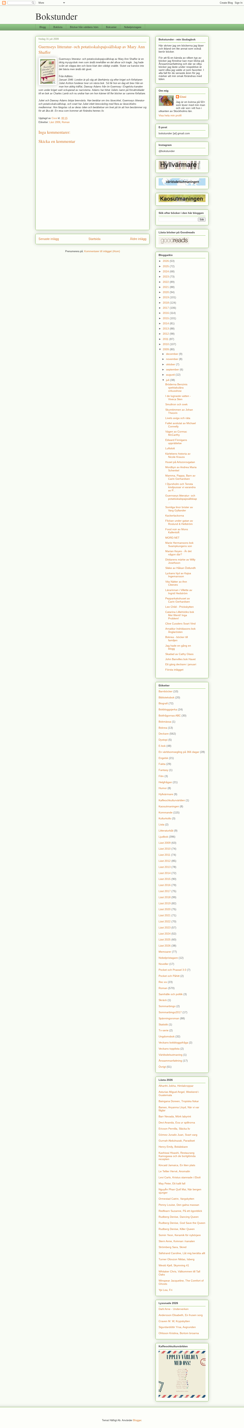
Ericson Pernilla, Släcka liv (174, 1128)
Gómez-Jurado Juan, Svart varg (178, 1134)
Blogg (42, 27)
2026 (166, 260)
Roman (66, 122)
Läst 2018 (165, 897)
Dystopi (163, 739)
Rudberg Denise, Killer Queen (177, 1229)
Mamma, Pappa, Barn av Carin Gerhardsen (180, 477)
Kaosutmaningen (169, 806)
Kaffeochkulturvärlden (172, 800)
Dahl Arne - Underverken (174, 1308)
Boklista (57, 27)
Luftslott (170, 448)
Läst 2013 (165, 866)
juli (168, 379)
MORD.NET (172, 537)
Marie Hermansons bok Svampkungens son (179, 544)
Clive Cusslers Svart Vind (180, 623)
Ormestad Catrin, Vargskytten (176, 1198)
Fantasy (163, 770)
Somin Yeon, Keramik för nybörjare (180, 1235)
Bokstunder (56, 16)
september (173, 369)
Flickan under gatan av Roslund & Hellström (179, 522)
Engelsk (163, 758)
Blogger (137, 1420)
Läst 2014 (165, 873)
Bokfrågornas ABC (170, 715)
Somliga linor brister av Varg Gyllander (179, 509)
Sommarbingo (167, 1006)
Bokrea (163, 727)
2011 (166, 339)
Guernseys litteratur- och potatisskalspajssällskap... (181, 499)
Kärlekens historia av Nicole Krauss (177, 455)
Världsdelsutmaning (170, 1054)
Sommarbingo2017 (170, 1012)
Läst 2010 (165, 848)
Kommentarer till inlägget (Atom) (102, 251)
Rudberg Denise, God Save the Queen (182, 1222)
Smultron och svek (176, 404)
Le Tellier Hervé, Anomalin (174, 1171)
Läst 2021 (165, 915)
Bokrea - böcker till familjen (176, 639)
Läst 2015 (165, 878)
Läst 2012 (165, 860)
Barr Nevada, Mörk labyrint (175, 1116)
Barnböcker (166, 691)
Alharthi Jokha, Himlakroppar (176, 1085)
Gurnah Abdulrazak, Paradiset (177, 1140)
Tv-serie (164, 1030)
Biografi (163, 703)
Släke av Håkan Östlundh (180, 567)
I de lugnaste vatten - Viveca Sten (178, 397)
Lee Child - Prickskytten (179, 606)
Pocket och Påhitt (169, 975)
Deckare (164, 733)
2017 (166, 307)
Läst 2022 (165, 921)
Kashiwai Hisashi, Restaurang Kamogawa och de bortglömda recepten (177, 1156)
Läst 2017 (165, 891)
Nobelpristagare (132, 27)
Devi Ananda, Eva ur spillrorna (177, 1122)
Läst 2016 (165, 885)
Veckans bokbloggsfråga (173, 1042)
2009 (166, 349)
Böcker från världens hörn (84, 27)
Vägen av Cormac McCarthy (176, 433)
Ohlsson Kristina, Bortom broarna (179, 1333)
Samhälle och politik (171, 994)
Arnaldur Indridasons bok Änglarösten (180, 630)
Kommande (166, 812)
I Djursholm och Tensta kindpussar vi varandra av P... (180, 487)
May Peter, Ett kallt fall (172, 1183)
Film (161, 776)
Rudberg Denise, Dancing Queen (179, 1216)
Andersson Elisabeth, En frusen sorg (181, 1315)
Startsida (94, 239)
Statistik (163, 1024)
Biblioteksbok (166, 697)
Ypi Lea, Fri (165, 1289)
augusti (171, 374)
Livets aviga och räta (177, 418)
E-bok (162, 745)
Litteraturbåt (166, 830)
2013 (166, 328)
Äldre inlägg (138, 239)
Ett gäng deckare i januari (180, 664)
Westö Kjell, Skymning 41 (174, 1265)
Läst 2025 (165, 939)
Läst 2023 (165, 927)
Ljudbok (163, 836)
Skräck (163, 1000)
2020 (166, 292)
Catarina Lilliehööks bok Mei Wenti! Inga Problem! (179, 615)
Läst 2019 (165, 903)
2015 (166, 318)
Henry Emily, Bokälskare (173, 1146)
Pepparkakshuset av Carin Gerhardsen (177, 600)
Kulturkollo (165, 818)
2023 (166, 276)
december (172, 353)
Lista (161, 824)
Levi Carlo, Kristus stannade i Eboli (180, 1177)
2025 (166, 266)
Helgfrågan (165, 782)
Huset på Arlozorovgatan (180, 462)
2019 (166, 297)
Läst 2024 (165, 933)
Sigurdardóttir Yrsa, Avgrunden (177, 1327)
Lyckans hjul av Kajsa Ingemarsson (178, 575)
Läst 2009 (54, 122)
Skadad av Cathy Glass (179, 654)
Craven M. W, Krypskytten (174, 1321)
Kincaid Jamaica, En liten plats (177, 1165)
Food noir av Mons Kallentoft (176, 531)
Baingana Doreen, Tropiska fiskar (179, 1101)
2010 (166, 344)
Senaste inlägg (49, 239)
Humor (163, 788)
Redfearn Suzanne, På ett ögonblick (180, 1210)
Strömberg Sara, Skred (172, 1247)
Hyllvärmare (166, 794)
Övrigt (162, 1066)
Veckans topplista (169, 1048)
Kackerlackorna (174, 515)
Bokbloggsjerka (168, 709)
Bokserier (111, 27)
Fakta (162, 763)
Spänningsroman (169, 1018)
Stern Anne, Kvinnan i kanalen (177, 1241)
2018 (166, 302)
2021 (166, 287)
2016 (166, 312)
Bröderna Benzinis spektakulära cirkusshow (176, 387)
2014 (166, 323)
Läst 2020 (165, 909)
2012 (166, 333)
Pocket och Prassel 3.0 (172, 969)
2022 (166, 281)
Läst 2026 (165, 945)
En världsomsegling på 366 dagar (179, 751)
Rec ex (163, 981)
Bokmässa (165, 721)
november (172, 359)
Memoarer (165, 951)
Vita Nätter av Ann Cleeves (176, 583)
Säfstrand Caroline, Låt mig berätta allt (182, 1253)
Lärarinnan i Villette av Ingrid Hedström (178, 591)
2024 (166, 271)
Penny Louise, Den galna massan (179, 1204)
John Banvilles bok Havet (180, 659)
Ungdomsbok (167, 1036)
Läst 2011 (164, 854)
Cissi (183, 96)
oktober (171, 364)
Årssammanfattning (170, 1060)
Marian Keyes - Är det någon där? (178, 553)
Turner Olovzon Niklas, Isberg (176, 1259)
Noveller (164, 963)
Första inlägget (174, 669)
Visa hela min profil (170, 115)
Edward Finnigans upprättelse (176, 441)
